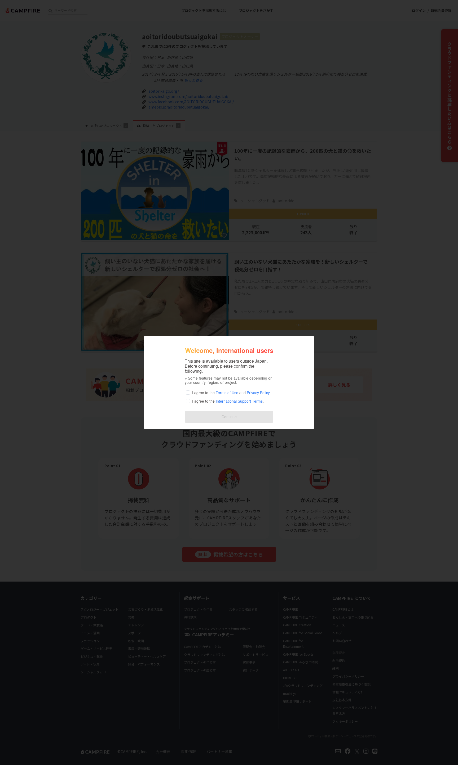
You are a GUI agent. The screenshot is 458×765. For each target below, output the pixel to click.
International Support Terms (239, 401)
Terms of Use (227, 392)
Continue (229, 416)
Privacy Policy (258, 392)
